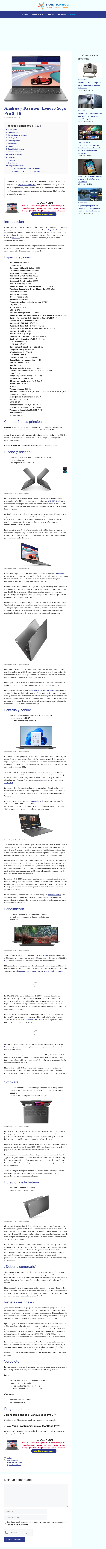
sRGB (41, 780)
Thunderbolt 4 (60, 573)
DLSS (6, 1047)
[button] (83, 14)
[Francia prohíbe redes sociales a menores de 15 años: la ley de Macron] (90, 167)
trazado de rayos (34, 1020)
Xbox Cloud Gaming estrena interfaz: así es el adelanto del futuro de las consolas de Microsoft (89, 149)
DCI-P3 (53, 780)
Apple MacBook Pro (27, 184)
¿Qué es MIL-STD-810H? (15, 1462)
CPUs (6, 235)
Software (51, 14)
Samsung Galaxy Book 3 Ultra (30, 971)
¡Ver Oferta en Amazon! (43, 214)
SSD (22, 1068)
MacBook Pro (36, 801)
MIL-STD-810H (54, 501)
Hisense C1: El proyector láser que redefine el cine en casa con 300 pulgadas (90, 116)
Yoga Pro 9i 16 (54, 230)
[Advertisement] (53, 33)
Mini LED (16, 238)
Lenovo (9, 1460)
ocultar (37, 126)
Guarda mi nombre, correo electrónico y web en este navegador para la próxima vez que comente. (36, 1523)
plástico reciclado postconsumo (41, 690)
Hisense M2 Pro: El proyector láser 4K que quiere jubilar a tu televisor (89, 85)
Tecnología (62, 14)
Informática (36, 14)
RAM (6, 961)
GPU (46, 955)
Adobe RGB (8, 783)
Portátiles (15, 1460)
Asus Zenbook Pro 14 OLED (54, 971)
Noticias (25, 14)
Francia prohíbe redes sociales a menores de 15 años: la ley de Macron (90, 179)
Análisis (72, 14)
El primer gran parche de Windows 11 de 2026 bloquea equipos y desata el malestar (89, 208)
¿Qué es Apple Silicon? (14, 1465)
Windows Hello (54, 895)
